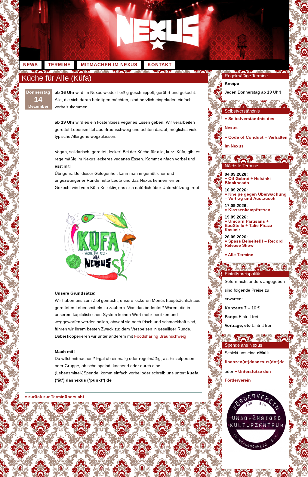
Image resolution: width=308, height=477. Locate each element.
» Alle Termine (239, 254)
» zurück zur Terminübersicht (54, 396)
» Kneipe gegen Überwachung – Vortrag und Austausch (256, 196)
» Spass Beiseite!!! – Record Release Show (254, 243)
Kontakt (160, 64)
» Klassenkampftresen (247, 209)
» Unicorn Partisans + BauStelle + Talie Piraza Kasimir (248, 225)
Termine (59, 64)
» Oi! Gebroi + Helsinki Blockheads (248, 180)
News (30, 64)
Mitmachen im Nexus (109, 64)
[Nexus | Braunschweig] (221, 58)
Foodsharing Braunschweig (160, 336)
